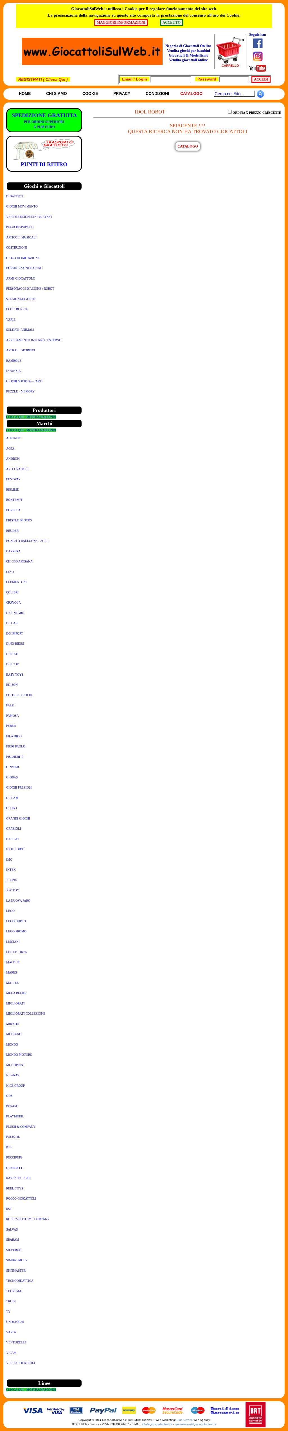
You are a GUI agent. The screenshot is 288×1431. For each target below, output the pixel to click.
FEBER (11, 725)
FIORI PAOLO (15, 746)
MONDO (12, 1044)
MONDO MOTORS (19, 1054)
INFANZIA (13, 370)
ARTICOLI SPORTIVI (20, 350)
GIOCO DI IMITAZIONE (23, 258)
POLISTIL (13, 1136)
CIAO (10, 571)
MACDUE (13, 962)
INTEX (11, 869)
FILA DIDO (14, 736)
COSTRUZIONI (16, 247)
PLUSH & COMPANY (20, 1126)
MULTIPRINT (15, 1065)
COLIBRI (12, 592)
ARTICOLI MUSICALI (21, 237)
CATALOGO (187, 146)
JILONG (11, 880)
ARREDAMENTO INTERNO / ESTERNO (33, 340)
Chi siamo (56, 93)
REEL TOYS (14, 1188)
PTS (9, 1147)
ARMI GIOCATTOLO (20, 278)
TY (8, 1311)
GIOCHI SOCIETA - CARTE (24, 381)
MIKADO (12, 1024)
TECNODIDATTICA (19, 1280)
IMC (9, 859)
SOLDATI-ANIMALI (20, 329)
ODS (9, 1095)
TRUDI (11, 1301)
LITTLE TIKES (16, 952)
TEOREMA (13, 1291)
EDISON (12, 684)
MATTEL (12, 982)
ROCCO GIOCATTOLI (21, 1198)
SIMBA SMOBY (17, 1260)
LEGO (10, 910)
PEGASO (12, 1106)
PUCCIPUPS (14, 1157)
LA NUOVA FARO (18, 900)
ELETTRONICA (17, 309)
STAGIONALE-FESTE (21, 299)
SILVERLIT (14, 1250)
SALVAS (12, 1229)
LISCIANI (13, 941)
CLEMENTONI (16, 582)
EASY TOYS (14, 674)
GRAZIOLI (13, 828)
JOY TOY (12, 890)
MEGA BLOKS (16, 993)
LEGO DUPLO (16, 921)
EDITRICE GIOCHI (19, 695)
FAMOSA (12, 715)
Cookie (90, 93)
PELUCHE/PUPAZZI (20, 227)
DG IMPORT (14, 633)
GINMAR (12, 767)
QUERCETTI (15, 1167)
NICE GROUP (15, 1085)
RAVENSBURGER (18, 1178)
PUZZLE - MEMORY (20, 391)
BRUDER (12, 530)
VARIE (10, 319)
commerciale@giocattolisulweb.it (196, 1424)
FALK (10, 705)
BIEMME (12, 489)
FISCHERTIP (14, 756)
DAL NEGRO (15, 613)
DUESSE (12, 654)
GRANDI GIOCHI (18, 818)
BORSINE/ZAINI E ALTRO (24, 268)
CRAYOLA (13, 602)
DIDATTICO (14, 196)
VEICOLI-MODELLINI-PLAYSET (29, 216)
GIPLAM (12, 798)
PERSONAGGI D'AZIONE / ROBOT (30, 288)
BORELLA (13, 510)
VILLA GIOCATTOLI (20, 1363)
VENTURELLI (16, 1342)
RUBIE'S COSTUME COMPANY (28, 1219)
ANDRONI (13, 458)
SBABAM (12, 1239)
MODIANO (13, 1034)
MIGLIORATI (15, 1003)
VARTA (11, 1332)
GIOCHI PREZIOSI (19, 787)
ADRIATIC (13, 438)
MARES (11, 972)
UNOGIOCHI (15, 1321)
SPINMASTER (16, 1270)
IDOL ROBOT (15, 849)
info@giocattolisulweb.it (157, 1424)
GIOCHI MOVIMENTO (22, 206)
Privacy (121, 93)
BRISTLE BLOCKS (19, 520)
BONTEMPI (14, 499)
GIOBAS (12, 777)
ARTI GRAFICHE (18, 469)
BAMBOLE (13, 360)
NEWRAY (12, 1075)
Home (25, 93)
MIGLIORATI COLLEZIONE (25, 1013)
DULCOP (12, 664)
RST (9, 1209)
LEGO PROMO (16, 931)
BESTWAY (13, 479)
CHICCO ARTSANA (19, 561)
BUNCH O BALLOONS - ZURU (27, 541)
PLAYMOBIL (15, 1116)
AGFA (10, 448)
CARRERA (13, 551)
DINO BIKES (15, 643)
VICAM (11, 1352)
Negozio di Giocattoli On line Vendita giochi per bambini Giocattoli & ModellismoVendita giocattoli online (188, 53)
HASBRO (12, 839)
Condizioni (157, 93)
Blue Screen (185, 1419)
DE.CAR (11, 623)
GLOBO (11, 808)
